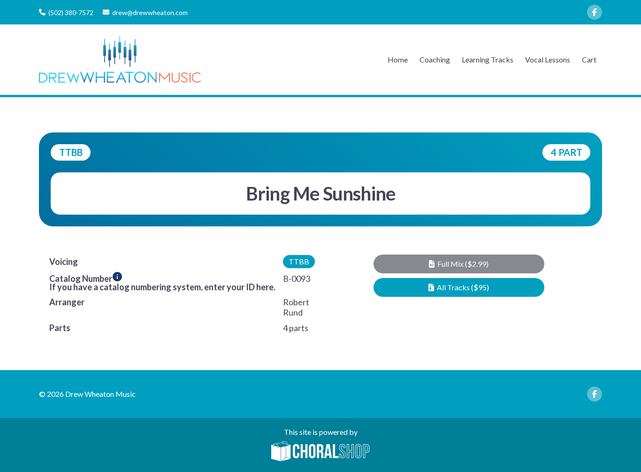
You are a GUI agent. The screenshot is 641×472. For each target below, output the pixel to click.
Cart (589, 59)
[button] (459, 264)
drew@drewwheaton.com (150, 12)
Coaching (435, 59)
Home (398, 59)
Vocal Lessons (547, 59)
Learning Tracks (487, 59)
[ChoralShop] (320, 452)
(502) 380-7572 (70, 12)
